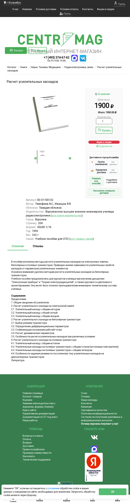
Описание (18, 246)
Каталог (18, 50)
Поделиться (105, 146)
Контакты (87, 9)
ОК (112, 491)
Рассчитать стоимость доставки (104, 192)
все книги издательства (66, 215)
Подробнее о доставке (111, 181)
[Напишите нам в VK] (83, 58)
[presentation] (35, 158)
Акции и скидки (105, 9)
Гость (121, 4)
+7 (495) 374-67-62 (56, 57)
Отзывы (38, 246)
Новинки (27, 9)
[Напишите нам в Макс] (74, 58)
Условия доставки (46, 9)
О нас (15, 9)
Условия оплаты (69, 9)
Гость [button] (67, 13)
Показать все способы (96, 181)
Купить (106, 130)
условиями (53, 488)
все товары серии (81, 238)
